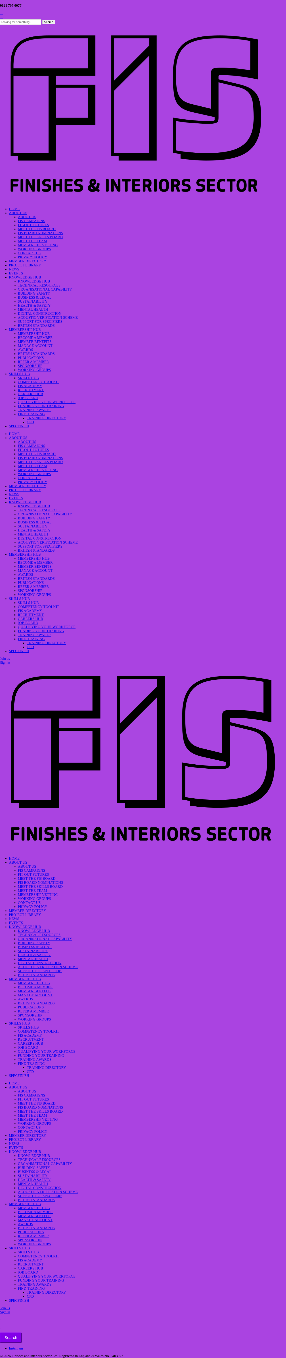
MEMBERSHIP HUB (25, 329)
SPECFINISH (19, 426)
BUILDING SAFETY (34, 293)
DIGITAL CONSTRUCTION (39, 313)
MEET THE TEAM (32, 241)
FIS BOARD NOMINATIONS (40, 233)
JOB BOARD (28, 398)
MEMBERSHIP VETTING (38, 245)
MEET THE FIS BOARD (37, 229)
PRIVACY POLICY (32, 257)
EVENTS (16, 273)
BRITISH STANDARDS (36, 325)
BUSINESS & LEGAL (35, 297)
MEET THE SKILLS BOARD (40, 237)
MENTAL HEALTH (33, 309)
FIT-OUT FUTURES (33, 225)
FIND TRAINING (31, 414)
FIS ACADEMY (30, 386)
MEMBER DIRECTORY (27, 261)
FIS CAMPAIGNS (31, 221)
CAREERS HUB (30, 394)
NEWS (14, 269)
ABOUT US (18, 213)
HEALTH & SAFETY (34, 305)
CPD (30, 422)
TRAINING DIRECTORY (46, 418)
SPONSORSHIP (30, 366)
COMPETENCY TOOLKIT (38, 382)
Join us (5, 658)
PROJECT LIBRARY (25, 265)
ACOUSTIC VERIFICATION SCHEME (48, 317)
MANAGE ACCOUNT (35, 346)
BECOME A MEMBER (35, 338)
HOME (14, 209)
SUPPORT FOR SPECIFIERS (40, 321)
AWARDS (25, 350)
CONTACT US (29, 253)
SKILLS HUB (19, 374)
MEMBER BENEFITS (34, 342)
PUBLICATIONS (31, 358)
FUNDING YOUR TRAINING (41, 406)
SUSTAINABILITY (33, 301)
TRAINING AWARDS (34, 410)
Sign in (5, 662)
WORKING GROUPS (34, 249)
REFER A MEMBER (33, 362)
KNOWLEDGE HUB (25, 277)
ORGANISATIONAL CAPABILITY (45, 289)
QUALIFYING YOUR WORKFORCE (47, 402)
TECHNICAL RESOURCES (39, 285)
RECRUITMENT (31, 390)
